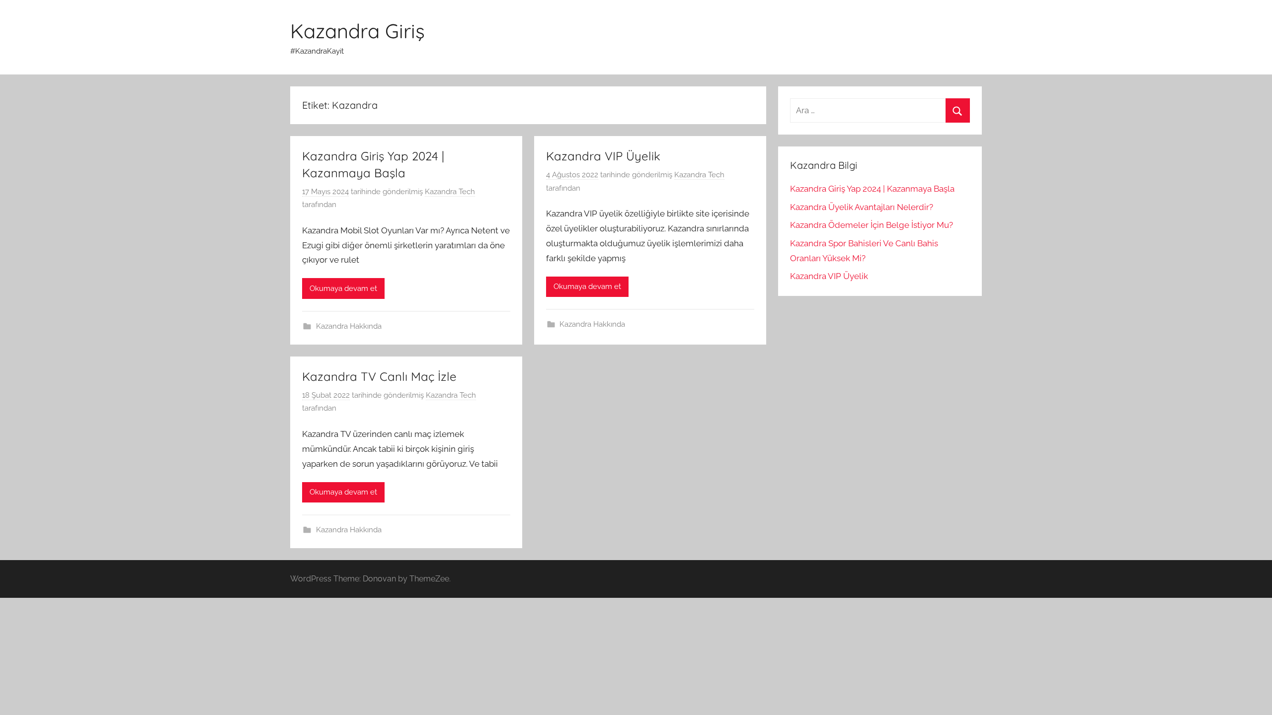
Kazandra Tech (450, 191)
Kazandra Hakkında (349, 326)
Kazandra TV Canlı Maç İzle (379, 376)
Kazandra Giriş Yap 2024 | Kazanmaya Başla (872, 189)
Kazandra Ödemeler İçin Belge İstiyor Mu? (871, 225)
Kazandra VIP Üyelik (603, 155)
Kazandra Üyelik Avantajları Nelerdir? (861, 207)
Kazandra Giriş (357, 30)
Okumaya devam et (343, 288)
